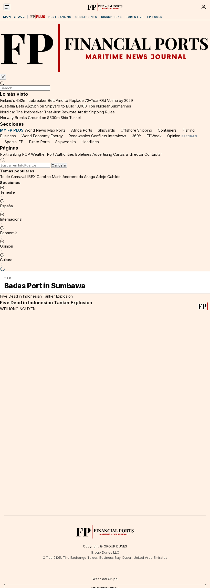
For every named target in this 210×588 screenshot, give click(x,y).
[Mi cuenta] (203, 7)
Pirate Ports (39, 141)
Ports (61, 130)
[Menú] (7, 7)
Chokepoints (86, 16)
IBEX (31, 176)
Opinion (173, 135)
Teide (5, 176)
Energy (56, 135)
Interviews (117, 135)
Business (8, 135)
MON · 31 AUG (14, 16)
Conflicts (99, 135)
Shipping (144, 130)
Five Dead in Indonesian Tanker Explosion (36, 296)
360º (136, 135)
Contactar (153, 154)
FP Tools (154, 16)
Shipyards (106, 130)
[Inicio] (105, 7)
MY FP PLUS (12, 130)
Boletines (83, 154)
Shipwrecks (65, 141)
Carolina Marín (49, 176)
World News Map (40, 130)
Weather (38, 154)
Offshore (128, 130)
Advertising (102, 154)
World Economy (35, 135)
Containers (167, 130)
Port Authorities (60, 154)
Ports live (134, 16)
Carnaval (18, 176)
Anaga (89, 176)
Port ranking (59, 16)
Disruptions (111, 16)
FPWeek (154, 135)
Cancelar (59, 165)
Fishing (188, 130)
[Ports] (105, 48)
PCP (26, 154)
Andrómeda (72, 176)
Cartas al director (128, 154)
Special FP (14, 141)
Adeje (101, 176)
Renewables (79, 135)
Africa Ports (81, 130)
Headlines (90, 141)
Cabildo (114, 176)
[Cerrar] (3, 77)
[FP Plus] (38, 17)
